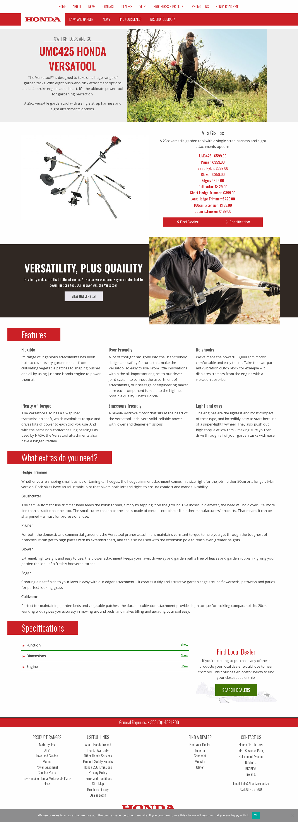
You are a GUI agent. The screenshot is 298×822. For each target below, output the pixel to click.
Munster (200, 761)
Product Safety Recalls (98, 761)
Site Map (98, 783)
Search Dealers (236, 690)
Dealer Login (98, 795)
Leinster (200, 750)
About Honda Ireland (98, 744)
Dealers (127, 6)
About (77, 6)
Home (62, 6)
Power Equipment (47, 767)
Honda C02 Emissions (98, 767)
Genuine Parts (47, 772)
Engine (32, 666)
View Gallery (82, 296)
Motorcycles (47, 744)
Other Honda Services (98, 755)
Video (143, 6)
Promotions (200, 6)
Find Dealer (189, 221)
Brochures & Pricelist (169, 6)
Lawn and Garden (47, 755)
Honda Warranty (98, 750)
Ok (256, 815)
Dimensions (36, 655)
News (92, 6)
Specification (239, 221)
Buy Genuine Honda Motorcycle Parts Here (47, 781)
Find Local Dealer (236, 651)
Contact (109, 6)
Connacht (200, 755)
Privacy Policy (98, 772)
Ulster (200, 767)
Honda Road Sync (228, 6)
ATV (47, 750)
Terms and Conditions (98, 778)
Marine (47, 761)
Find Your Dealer (200, 744)
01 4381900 (254, 789)
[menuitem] (62, 6)
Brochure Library (98, 789)
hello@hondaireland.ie (255, 783)
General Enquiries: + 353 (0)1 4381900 (149, 722)
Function (33, 645)
